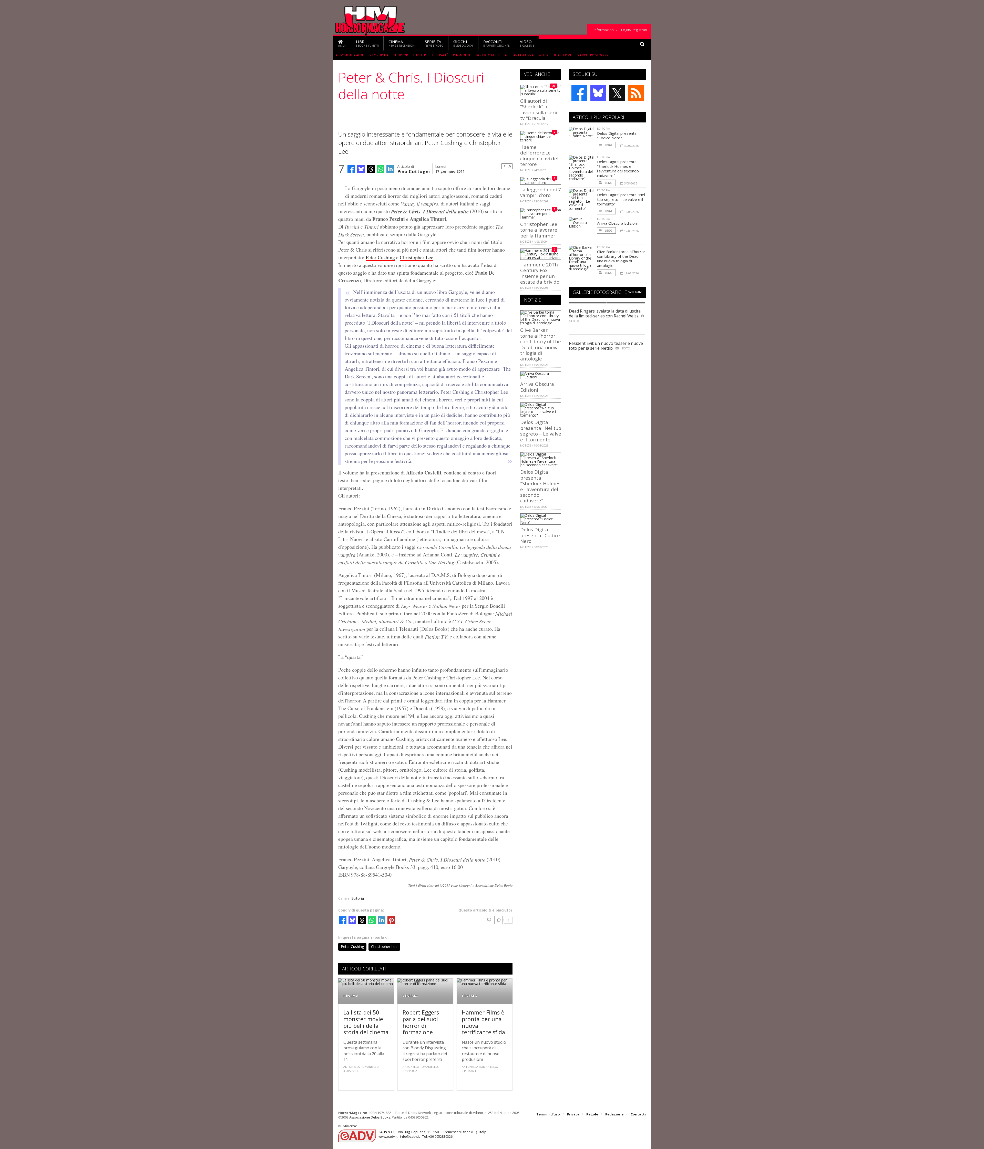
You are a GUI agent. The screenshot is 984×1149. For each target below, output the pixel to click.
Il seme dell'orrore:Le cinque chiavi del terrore (539, 155)
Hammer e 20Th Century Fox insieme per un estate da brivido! (540, 273)
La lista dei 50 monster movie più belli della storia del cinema (365, 1022)
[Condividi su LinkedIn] (390, 169)
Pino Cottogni (413, 171)
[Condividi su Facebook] (351, 169)
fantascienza (523, 55)
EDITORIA (603, 128)
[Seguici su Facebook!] (579, 93)
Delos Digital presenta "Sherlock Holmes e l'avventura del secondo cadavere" (540, 486)
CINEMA (350, 996)
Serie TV (434, 43)
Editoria (357, 898)
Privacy (573, 1114)
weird (543, 55)
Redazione (614, 1114)
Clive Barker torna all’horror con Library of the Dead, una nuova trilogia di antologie (540, 344)
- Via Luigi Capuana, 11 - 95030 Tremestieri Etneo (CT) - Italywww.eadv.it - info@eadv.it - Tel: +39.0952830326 (432, 1134)
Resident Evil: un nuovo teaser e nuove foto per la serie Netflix (606, 345)
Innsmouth (462, 55)
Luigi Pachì (439, 55)
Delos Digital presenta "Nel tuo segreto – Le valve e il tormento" (540, 430)
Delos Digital (379, 55)
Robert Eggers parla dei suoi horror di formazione (421, 1022)
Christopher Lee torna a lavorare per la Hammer (538, 230)
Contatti (638, 1114)
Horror (401, 55)
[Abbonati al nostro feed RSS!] (636, 93)
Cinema (401, 43)
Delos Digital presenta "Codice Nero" (540, 535)
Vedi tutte (635, 292)
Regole (592, 1114)
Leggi (608, 145)
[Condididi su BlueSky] (361, 169)
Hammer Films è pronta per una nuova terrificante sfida (483, 1022)
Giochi (463, 43)
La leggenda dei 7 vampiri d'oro (540, 192)
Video (527, 43)
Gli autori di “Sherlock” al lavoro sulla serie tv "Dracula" (539, 109)
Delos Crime (562, 55)
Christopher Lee (416, 257)
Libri (367, 43)
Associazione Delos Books (369, 1117)
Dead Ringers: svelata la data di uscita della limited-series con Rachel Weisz (605, 313)
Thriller (419, 55)
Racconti (496, 43)
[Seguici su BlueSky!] (598, 93)
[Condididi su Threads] (370, 169)
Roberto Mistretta (491, 55)
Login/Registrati (634, 30)
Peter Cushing (380, 257)
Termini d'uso (548, 1114)
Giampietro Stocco (592, 55)
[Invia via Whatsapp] (380, 169)
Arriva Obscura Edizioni (537, 387)
